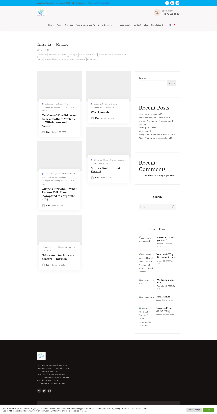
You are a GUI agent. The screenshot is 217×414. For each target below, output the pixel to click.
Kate (48, 132)
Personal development (106, 55)
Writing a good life (147, 128)
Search (142, 78)
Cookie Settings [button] (194, 410)
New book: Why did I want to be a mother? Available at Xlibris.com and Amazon (156, 121)
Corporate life (42, 55)
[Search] (173, 207)
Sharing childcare (51, 59)
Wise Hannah (145, 131)
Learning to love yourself (150, 114)
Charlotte (148, 175)
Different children (54, 55)
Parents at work (91, 55)
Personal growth (120, 55)
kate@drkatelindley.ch (102, 3)
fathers (64, 55)
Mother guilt (73, 55)
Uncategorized (80, 59)
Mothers (81, 55)
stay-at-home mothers (66, 59)
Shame (40, 59)
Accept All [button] (208, 410)
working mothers (92, 59)
